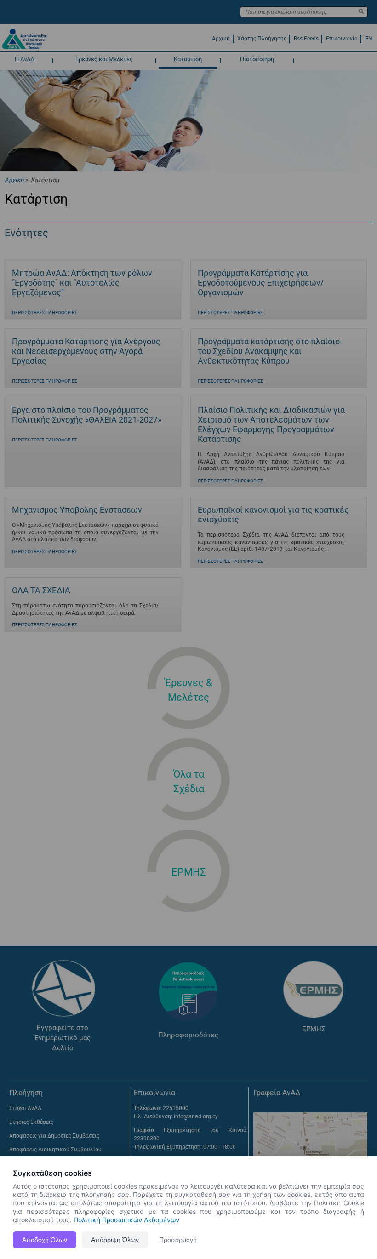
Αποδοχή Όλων (44, 1239)
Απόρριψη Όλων (115, 1239)
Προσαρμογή (178, 1239)
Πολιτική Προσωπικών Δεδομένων (126, 1220)
